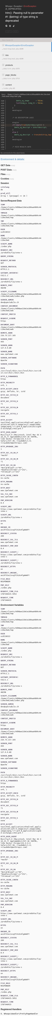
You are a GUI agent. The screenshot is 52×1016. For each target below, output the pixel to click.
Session (5, 183)
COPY (8, 32)
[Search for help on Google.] (6, 26)
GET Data (5, 165)
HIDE (15, 32)
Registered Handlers (11, 1009)
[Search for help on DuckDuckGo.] (10, 26)
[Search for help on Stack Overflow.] (14, 26)
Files (3, 174)
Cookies (5, 178)
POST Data (6, 169)
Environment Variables (12, 604)
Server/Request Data (11, 200)
